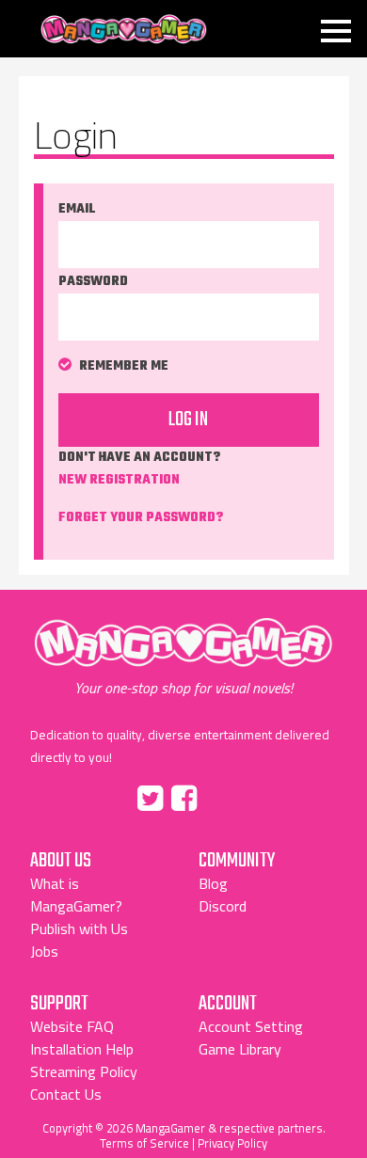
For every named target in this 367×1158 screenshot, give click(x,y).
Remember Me (123, 366)
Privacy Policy (232, 1143)
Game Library (240, 1049)
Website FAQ (72, 1026)
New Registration (119, 480)
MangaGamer (124, 29)
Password (93, 282)
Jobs (44, 951)
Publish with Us (79, 928)
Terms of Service (144, 1143)
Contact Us (66, 1094)
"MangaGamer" (183, 657)
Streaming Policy (83, 1071)
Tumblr (224, 795)
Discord (223, 906)
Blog (213, 883)
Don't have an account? (139, 469)
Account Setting (251, 1026)
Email (76, 209)
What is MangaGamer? (76, 894)
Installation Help (82, 1049)
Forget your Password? (140, 518)
